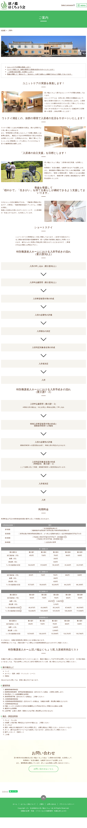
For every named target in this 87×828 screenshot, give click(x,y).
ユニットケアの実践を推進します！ (19, 67)
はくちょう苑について (28, 804)
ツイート (5, 791)
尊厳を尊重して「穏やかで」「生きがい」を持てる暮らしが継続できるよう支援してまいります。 (39, 74)
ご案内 (41, 804)
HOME (3, 30)
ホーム (15, 804)
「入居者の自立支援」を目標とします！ (20, 72)
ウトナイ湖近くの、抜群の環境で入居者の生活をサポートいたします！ (31, 69)
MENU (83, 5)
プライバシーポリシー (66, 804)
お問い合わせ (51, 804)
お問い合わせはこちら (43, 769)
